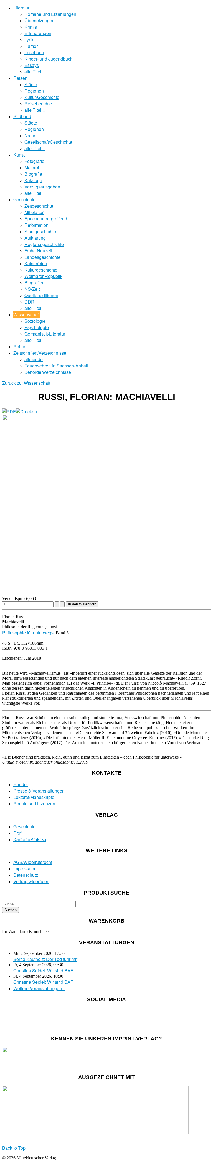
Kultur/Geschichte (41, 97)
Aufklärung (35, 238)
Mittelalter (34, 212)
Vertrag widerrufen (31, 881)
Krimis (30, 27)
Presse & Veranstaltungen (39, 791)
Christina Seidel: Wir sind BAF (43, 970)
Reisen (20, 78)
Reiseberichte (38, 103)
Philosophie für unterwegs (28, 632)
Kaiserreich (35, 263)
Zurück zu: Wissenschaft (26, 383)
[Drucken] (26, 411)
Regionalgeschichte (44, 244)
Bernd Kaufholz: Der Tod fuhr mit (45, 959)
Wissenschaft (26, 314)
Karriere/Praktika (29, 839)
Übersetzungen (39, 20)
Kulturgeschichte (40, 270)
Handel (20, 784)
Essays (31, 65)
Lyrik (29, 39)
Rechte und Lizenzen (34, 803)
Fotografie (34, 161)
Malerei (31, 167)
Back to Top (14, 1148)
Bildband (22, 116)
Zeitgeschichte (38, 206)
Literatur (21, 7)
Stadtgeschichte (40, 231)
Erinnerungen (37, 33)
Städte (30, 84)
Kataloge (33, 180)
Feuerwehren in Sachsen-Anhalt (56, 365)
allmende (33, 359)
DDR (29, 302)
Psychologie (36, 327)
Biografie (33, 174)
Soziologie (34, 321)
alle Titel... (34, 71)
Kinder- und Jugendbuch (48, 59)
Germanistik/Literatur (44, 334)
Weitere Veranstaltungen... (39, 988)
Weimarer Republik (43, 276)
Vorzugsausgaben (42, 186)
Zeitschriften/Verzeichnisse (39, 353)
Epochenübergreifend (45, 218)
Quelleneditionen (41, 295)
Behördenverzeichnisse (47, 372)
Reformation (36, 225)
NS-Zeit (32, 289)
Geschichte (24, 199)
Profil (18, 833)
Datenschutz (25, 875)
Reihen (20, 346)
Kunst (19, 154)
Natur (29, 135)
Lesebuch (34, 52)
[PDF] (9, 411)
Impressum (24, 868)
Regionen (34, 91)
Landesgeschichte (42, 257)
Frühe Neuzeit (38, 250)
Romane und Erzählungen (50, 14)
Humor (31, 46)
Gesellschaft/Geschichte (48, 142)
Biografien (34, 282)
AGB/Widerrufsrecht (32, 862)
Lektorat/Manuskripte (33, 797)
